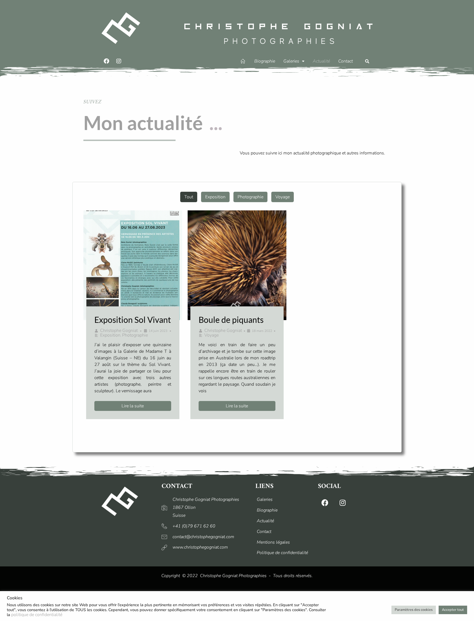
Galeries (291, 61)
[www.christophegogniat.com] (206, 547)
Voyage (282, 197)
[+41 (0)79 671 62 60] (206, 526)
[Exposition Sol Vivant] (132, 265)
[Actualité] (283, 521)
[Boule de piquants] (237, 265)
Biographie (264, 61)
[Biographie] (283, 510)
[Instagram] (118, 61)
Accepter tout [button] (453, 609)
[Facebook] (106, 61)
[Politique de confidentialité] (283, 553)
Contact (345, 61)
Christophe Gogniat (119, 331)
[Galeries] (283, 500)
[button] (294, 61)
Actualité (321, 61)
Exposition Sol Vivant (132, 319)
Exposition (215, 197)
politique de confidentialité (36, 615)
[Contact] (283, 532)
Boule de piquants (231, 319)
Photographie (250, 197)
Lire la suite (133, 406)
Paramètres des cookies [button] (414, 609)
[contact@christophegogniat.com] (206, 537)
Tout (188, 197)
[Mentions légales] (283, 542)
